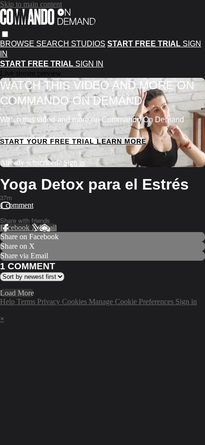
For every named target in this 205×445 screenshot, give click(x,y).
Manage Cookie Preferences (132, 301)
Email (48, 227)
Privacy (49, 301)
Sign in (74, 163)
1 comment (16, 205)
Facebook (15, 227)
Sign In (89, 64)
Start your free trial (48, 141)
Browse (18, 44)
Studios (88, 44)
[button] (5, 34)
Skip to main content (31, 4)
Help (8, 301)
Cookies (75, 301)
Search (53, 44)
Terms (27, 301)
